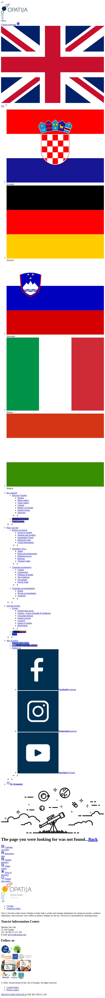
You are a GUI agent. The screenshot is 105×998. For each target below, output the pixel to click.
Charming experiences (21, 567)
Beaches (21, 558)
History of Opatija (25, 508)
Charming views (19, 549)
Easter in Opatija (25, 623)
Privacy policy (13, 990)
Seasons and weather (27, 535)
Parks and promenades (27, 553)
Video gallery (23, 503)
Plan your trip (12, 527)
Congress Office (14, 908)
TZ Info (10, 906)
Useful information (26, 542)
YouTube (67, 772)
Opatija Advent (24, 618)
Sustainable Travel (25, 537)
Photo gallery (23, 500)
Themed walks (24, 561)
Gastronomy (23, 572)
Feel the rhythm (13, 606)
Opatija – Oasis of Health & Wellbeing (34, 613)
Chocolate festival (25, 616)
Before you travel (19, 530)
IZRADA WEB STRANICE (14, 994)
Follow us (16, 648)
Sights (20, 551)
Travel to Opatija (25, 532)
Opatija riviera (24, 510)
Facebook (67, 689)
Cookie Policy (13, 987)
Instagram (68, 731)
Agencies (22, 596)
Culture (21, 570)
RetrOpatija (22, 625)
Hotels (20, 591)
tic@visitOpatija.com (17, 934)
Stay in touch (12, 640)
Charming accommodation (23, 588)
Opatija (21, 498)
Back (93, 839)
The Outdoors (24, 577)
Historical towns (25, 556)
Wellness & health (25, 575)
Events (15, 608)
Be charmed (12, 493)
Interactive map (24, 540)
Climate (21, 505)
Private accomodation (27, 593)
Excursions (22, 579)
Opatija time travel (25, 611)
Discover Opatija (19, 495)
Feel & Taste (23, 582)
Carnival (21, 620)
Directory (22, 512)
